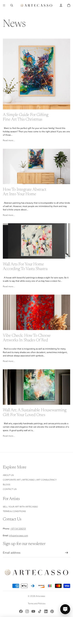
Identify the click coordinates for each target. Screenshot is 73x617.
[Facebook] (21, 611)
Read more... (9, 140)
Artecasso (40, 596)
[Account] (61, 5)
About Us (8, 475)
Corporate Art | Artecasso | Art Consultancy (30, 479)
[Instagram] (27, 611)
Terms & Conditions (14, 511)
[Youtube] (33, 611)
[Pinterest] (52, 611)
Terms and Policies (36, 603)
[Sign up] (66, 552)
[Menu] (4, 5)
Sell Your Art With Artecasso (20, 506)
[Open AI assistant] (65, 609)
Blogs (6, 484)
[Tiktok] (40, 611)
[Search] (12, 5)
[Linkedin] (46, 611)
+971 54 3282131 (18, 528)
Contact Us (9, 489)
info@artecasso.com (18, 535)
